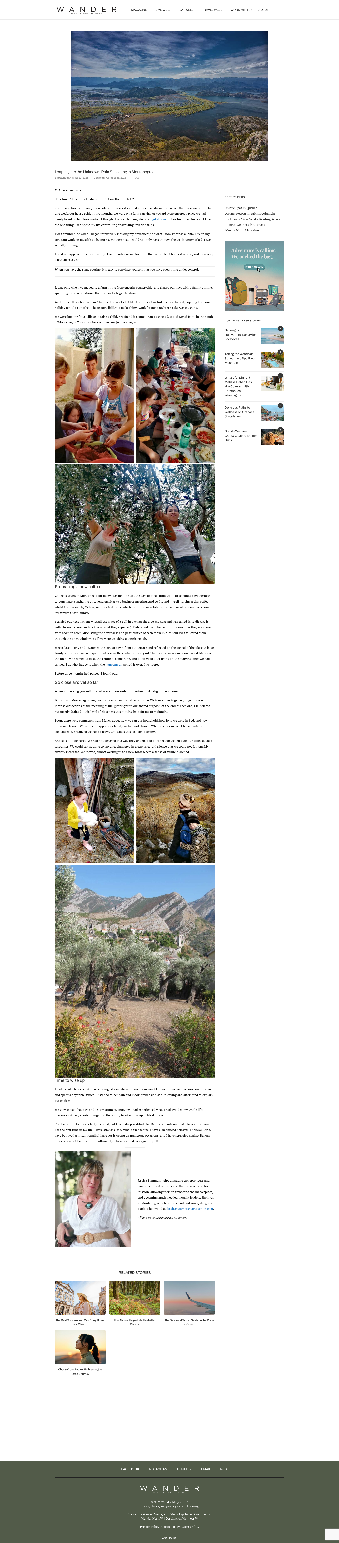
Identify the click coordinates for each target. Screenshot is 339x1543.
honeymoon (114, 664)
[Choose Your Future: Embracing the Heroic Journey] (80, 1347)
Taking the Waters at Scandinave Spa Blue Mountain (240, 358)
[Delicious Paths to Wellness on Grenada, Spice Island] (272, 413)
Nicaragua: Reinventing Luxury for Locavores (240, 335)
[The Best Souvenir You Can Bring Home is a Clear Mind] (80, 1297)
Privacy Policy (149, 1527)
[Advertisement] (115, 1428)
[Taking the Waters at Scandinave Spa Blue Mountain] (272, 360)
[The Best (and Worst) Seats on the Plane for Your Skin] (189, 1297)
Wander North (150, 1518)
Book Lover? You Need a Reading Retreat (253, 219)
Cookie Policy (170, 1527)
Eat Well (186, 9)
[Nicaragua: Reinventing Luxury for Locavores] (272, 336)
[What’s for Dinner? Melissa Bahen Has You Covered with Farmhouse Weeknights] (272, 383)
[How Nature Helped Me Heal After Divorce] (134, 1297)
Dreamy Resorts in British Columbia (250, 213)
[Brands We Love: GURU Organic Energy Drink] (272, 437)
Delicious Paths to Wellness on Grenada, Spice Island (240, 412)
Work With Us (241, 9)
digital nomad (159, 219)
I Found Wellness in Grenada (245, 224)
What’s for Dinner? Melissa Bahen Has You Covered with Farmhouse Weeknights (238, 386)
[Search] (282, 9)
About (263, 9)
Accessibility (190, 1527)
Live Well (163, 9)
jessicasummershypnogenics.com (190, 1208)
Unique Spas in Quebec (241, 208)
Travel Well (212, 9)
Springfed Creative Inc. (196, 1514)
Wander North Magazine (242, 230)
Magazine (139, 9)
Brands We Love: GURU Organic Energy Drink (241, 436)
